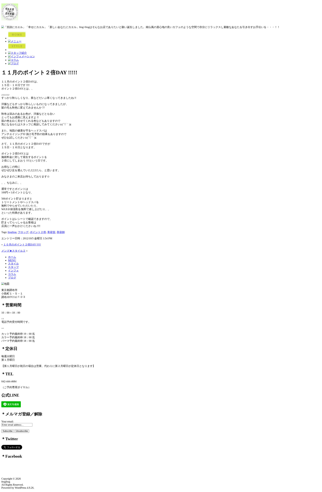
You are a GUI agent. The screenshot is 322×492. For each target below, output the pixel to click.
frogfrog (12, 232)
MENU (12, 260)
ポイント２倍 (38, 232)
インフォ (13, 270)
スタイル (13, 263)
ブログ (12, 277)
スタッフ (13, 267)
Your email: (7, 421)
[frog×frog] (9, 19)
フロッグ (23, 232)
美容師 (61, 232)
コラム (12, 274)
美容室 (51, 232)
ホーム (12, 257)
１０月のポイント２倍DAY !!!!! (22, 244)
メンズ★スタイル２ (13, 250)
